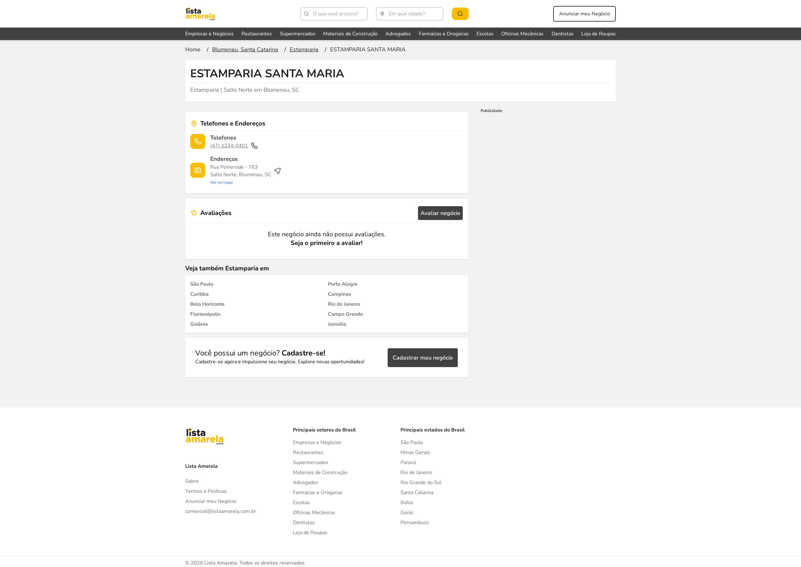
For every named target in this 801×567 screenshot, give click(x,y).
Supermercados (297, 33)
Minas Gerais (415, 452)
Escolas (485, 33)
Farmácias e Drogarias (444, 33)
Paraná (408, 462)
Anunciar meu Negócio (584, 13)
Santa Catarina (416, 492)
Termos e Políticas (206, 491)
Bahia (406, 502)
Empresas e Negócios (209, 33)
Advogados (398, 33)
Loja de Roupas (598, 33)
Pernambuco (414, 522)
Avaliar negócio (440, 213)
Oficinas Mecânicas (522, 33)
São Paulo (411, 442)
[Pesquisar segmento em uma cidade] (460, 14)
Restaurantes (257, 33)
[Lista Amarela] (200, 14)
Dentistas (563, 33)
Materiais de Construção (350, 33)
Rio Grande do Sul (420, 482)
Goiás (406, 512)
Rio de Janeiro (416, 472)
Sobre (192, 481)
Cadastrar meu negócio (423, 357)
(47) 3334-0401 (229, 145)
